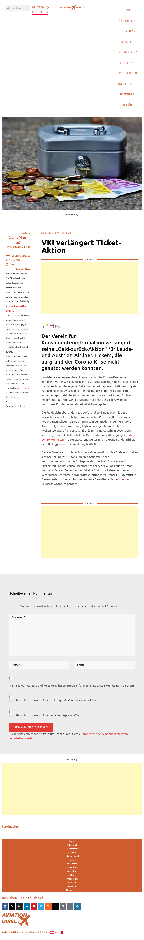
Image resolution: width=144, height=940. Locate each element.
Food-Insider (127, 73)
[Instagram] (19, 906)
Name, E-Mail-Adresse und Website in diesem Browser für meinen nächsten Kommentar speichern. (72, 685)
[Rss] (48, 906)
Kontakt (72, 882)
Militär (127, 104)
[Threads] (55, 906)
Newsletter (72, 889)
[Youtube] (34, 906)
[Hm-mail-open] (70, 906)
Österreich (126, 20)
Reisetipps (126, 94)
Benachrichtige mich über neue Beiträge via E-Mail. (48, 715)
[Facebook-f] (5, 906)
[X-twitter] (12, 906)
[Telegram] (41, 906)
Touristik (126, 62)
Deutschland (127, 31)
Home (126, 10)
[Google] (63, 906)
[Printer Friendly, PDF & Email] (51, 326)
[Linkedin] (27, 906)
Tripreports (126, 83)
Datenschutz (72, 886)
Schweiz (127, 41)
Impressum (72, 878)
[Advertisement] (89, 288)
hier (122, 479)
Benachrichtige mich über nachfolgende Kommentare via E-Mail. (57, 700)
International (128, 52)
